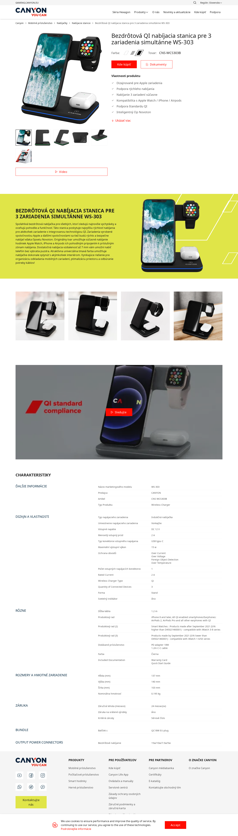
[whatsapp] (19, 787)
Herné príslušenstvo (80, 787)
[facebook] (31, 775)
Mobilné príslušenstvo (82, 768)
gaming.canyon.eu (27, 2)
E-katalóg (154, 781)
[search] (195, 2)
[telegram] (31, 787)
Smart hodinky (77, 781)
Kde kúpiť (114, 768)
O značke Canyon (199, 768)
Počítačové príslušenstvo (83, 774)
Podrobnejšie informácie (76, 829)
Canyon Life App (118, 774)
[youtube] (19, 775)
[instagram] (43, 775)
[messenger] (43, 787)
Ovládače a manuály (121, 781)
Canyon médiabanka (161, 768)
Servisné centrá (118, 787)
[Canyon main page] (31, 12)
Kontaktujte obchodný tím (165, 787)
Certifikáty (155, 774)
